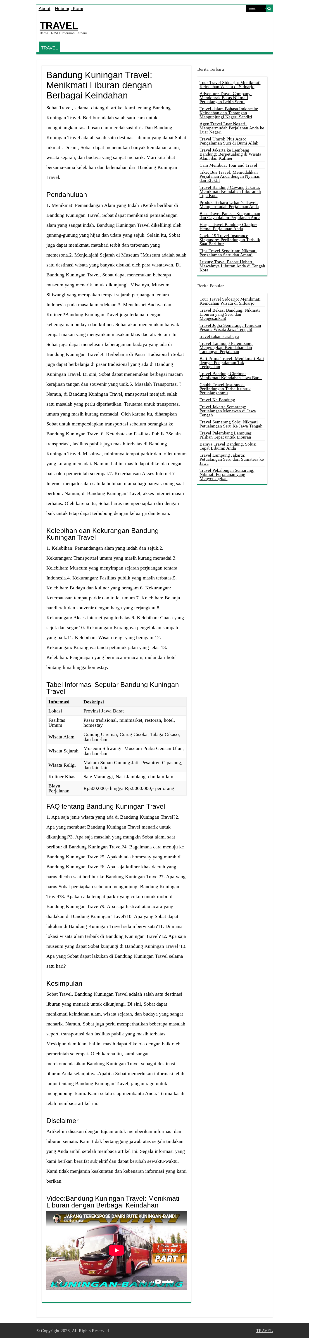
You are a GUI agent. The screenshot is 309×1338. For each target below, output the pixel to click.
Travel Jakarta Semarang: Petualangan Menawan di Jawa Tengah (228, 410)
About (44, 8)
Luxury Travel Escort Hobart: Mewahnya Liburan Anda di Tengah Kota (232, 265)
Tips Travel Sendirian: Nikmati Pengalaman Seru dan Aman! (228, 252)
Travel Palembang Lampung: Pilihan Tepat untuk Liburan (226, 434)
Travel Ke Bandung (217, 399)
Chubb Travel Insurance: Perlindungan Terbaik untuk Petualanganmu (225, 388)
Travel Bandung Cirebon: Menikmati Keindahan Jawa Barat (231, 375)
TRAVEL (59, 25)
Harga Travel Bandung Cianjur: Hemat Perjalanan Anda (228, 226)
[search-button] (269, 8)
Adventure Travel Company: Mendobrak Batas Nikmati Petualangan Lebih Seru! (226, 97)
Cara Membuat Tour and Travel (228, 165)
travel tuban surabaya (219, 336)
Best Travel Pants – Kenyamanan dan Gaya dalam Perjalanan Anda (230, 215)
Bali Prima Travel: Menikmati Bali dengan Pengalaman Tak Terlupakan (232, 362)
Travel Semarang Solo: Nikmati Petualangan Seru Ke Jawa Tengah (231, 423)
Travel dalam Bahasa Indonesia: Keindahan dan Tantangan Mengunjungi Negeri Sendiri (229, 112)
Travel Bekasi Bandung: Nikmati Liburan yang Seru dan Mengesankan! (230, 314)
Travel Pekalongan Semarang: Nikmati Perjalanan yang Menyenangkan (227, 474)
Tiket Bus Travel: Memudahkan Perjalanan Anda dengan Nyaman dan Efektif (230, 176)
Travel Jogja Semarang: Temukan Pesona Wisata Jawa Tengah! (230, 327)
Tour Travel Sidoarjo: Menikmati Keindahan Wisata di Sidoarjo (230, 84)
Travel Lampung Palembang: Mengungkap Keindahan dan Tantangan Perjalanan (226, 347)
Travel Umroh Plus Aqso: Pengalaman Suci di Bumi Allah (229, 140)
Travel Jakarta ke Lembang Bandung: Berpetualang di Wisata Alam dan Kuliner (230, 154)
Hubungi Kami (69, 8)
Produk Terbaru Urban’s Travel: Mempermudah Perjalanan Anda (229, 204)
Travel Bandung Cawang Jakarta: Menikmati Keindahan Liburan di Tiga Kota (230, 191)
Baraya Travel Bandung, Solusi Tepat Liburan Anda (228, 446)
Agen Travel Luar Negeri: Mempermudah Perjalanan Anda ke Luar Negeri (232, 127)
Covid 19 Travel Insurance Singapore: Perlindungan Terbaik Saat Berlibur (230, 239)
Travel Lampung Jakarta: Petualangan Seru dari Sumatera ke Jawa (232, 459)
